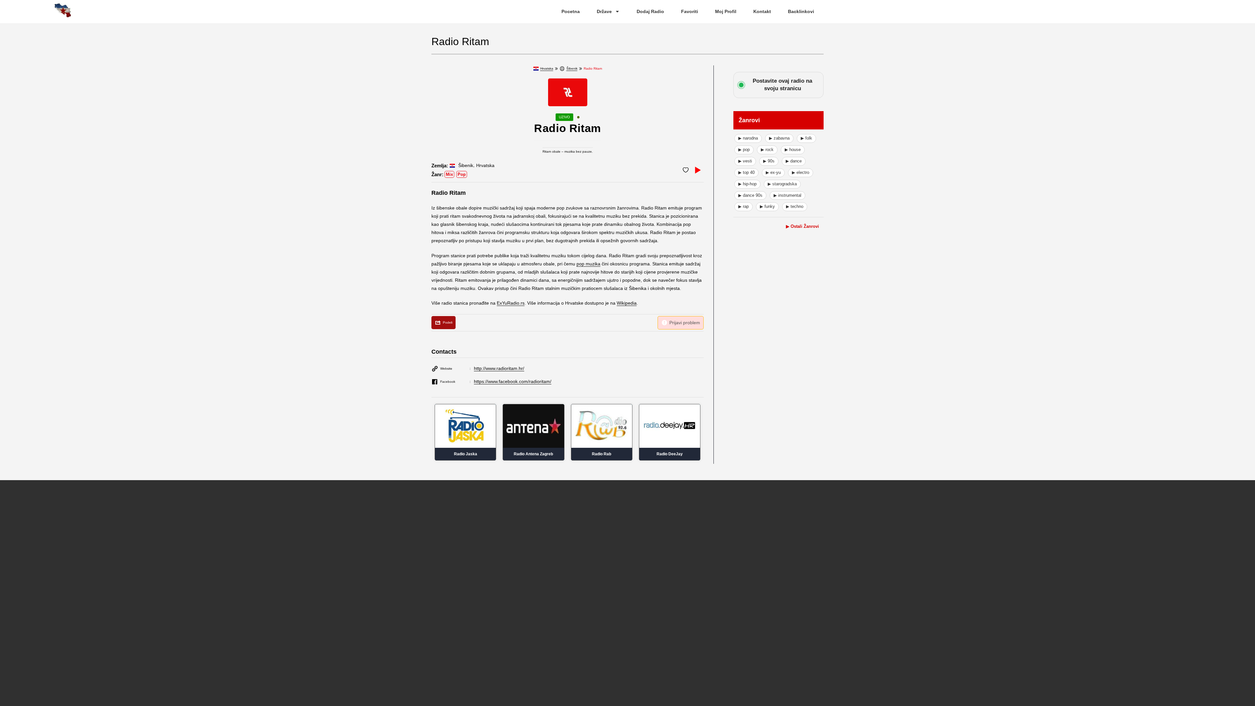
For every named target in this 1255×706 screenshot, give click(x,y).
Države (604, 11)
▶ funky (767, 206)
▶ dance (794, 161)
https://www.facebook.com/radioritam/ (512, 381)
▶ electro (800, 172)
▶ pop (744, 149)
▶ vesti (745, 161)
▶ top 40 (746, 172)
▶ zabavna (779, 138)
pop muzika (588, 263)
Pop (462, 174)
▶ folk (806, 138)
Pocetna (570, 11)
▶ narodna (748, 138)
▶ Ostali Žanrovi (802, 226)
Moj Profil (725, 11)
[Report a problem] (681, 322)
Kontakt (762, 11)
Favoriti (689, 11)
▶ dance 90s (750, 195)
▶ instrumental (787, 195)
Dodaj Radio (650, 11)
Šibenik (571, 68)
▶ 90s (769, 161)
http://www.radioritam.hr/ (499, 368)
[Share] (443, 322)
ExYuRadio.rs (511, 303)
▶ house (793, 149)
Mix (449, 174)
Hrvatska (546, 68)
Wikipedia (627, 303)
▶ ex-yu (773, 172)
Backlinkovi (801, 11)
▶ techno (794, 206)
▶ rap (743, 206)
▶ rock (767, 149)
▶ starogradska (782, 183)
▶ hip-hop (747, 183)
